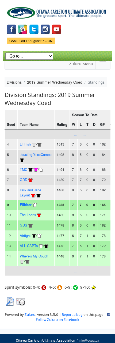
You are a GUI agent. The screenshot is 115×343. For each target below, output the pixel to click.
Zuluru (30, 314)
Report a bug (72, 314)
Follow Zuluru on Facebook (57, 319)
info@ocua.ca (89, 340)
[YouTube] (56, 28)
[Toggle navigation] (102, 64)
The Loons (28, 214)
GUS (23, 225)
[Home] (57, 11)
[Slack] (23, 28)
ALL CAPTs (29, 245)
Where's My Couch (34, 256)
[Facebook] (11, 28)
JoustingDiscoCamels (36, 154)
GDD (23, 179)
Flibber (26, 204)
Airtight (25, 235)
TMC (23, 169)
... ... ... (80, 134)
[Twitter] (34, 28)
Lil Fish (25, 144)
